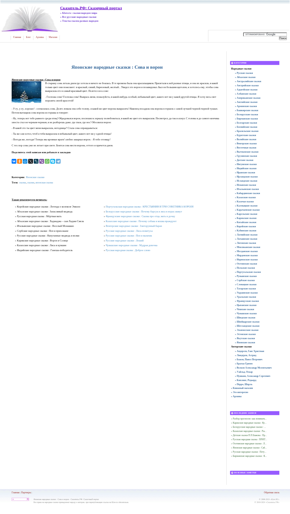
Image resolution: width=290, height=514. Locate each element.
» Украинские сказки (246, 292)
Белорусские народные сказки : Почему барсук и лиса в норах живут (144, 211)
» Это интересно (239, 392)
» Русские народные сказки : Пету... (248, 451)
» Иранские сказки (245, 172)
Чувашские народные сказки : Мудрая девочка (131, 245)
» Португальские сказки (248, 272)
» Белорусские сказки (246, 114)
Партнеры (26, 492)
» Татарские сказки (245, 288)
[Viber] (41, 161)
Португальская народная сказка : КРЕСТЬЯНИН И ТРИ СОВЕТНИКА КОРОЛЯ (150, 206)
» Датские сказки (244, 160)
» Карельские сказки (246, 214)
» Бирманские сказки (246, 118)
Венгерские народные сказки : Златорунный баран (134, 226)
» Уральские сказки (245, 296)
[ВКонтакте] (14, 161)
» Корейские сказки (245, 226)
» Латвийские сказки (246, 234)
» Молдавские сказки (246, 251)
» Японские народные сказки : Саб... (249, 447)
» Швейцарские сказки (247, 321)
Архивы (40, 37)
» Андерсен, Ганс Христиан (249, 351)
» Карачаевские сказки (247, 209)
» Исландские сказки (246, 180)
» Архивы (236, 396)
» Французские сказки (247, 301)
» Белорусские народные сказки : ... (248, 426)
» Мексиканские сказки (247, 247)
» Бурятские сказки (245, 135)
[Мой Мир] (25, 161)
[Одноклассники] (19, 161)
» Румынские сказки (246, 276)
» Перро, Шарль (243, 384)
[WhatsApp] (47, 161)
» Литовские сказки (245, 243)
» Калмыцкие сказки (246, 205)
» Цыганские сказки (245, 305)
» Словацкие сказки (245, 284)
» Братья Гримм (244, 363)
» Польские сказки (245, 267)
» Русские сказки (244, 73)
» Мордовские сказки (246, 255)
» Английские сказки (246, 102)
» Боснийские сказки (246, 126)
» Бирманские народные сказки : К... (249, 455)
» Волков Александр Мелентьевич (253, 367)
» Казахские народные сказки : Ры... (249, 430)
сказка (22, 182)
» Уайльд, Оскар (244, 371)
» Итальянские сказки (247, 189)
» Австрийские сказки (247, 85)
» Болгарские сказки (246, 122)
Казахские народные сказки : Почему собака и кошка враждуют (141, 221)
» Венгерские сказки (246, 143)
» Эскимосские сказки (246, 330)
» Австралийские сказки (248, 81)
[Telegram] (58, 161)
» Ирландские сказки (246, 176)
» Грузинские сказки (246, 156)
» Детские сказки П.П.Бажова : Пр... (249, 435)
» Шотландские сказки (247, 325)
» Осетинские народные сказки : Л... (249, 443)
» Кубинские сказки (245, 230)
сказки (30, 182)
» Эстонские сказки (245, 334)
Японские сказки (35, 177)
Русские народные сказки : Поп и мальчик (129, 235)
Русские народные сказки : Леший (125, 240)
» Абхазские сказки (245, 77)
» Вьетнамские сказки (246, 151)
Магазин (53, 37)
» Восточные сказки (245, 147)
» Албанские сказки (245, 93)
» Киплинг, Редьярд (245, 380)
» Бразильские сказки (246, 131)
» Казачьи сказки (244, 201)
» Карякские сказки (245, 218)
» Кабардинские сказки (247, 193)
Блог (28, 37)
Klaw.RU (274, 499)
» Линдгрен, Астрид (245, 355)
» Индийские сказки (245, 168)
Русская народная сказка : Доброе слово (128, 250)
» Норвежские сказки (246, 259)
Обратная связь (271, 492)
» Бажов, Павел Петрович (248, 359)
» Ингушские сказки (246, 164)
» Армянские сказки (246, 106)
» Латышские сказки (246, 238)
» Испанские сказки (245, 185)
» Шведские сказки (245, 317)
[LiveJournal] (36, 161)
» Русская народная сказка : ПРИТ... (249, 439)
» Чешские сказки (244, 309)
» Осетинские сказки (246, 263)
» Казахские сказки (245, 197)
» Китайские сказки (245, 222)
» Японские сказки (245, 342)
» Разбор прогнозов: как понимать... (249, 418)
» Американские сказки (247, 97)
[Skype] (52, 161)
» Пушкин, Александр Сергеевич (252, 376)
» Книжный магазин (242, 388)
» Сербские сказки (245, 280)
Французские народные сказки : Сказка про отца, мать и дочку (140, 216)
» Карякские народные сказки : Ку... (249, 422)
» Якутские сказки (245, 338)
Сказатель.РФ (272, 502)
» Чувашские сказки (246, 313)
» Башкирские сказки (246, 110)
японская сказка (44, 182)
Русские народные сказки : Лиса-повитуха (129, 231)
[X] (30, 161)
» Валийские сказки (245, 139)
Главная (17, 37)
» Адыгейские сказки (246, 89)
